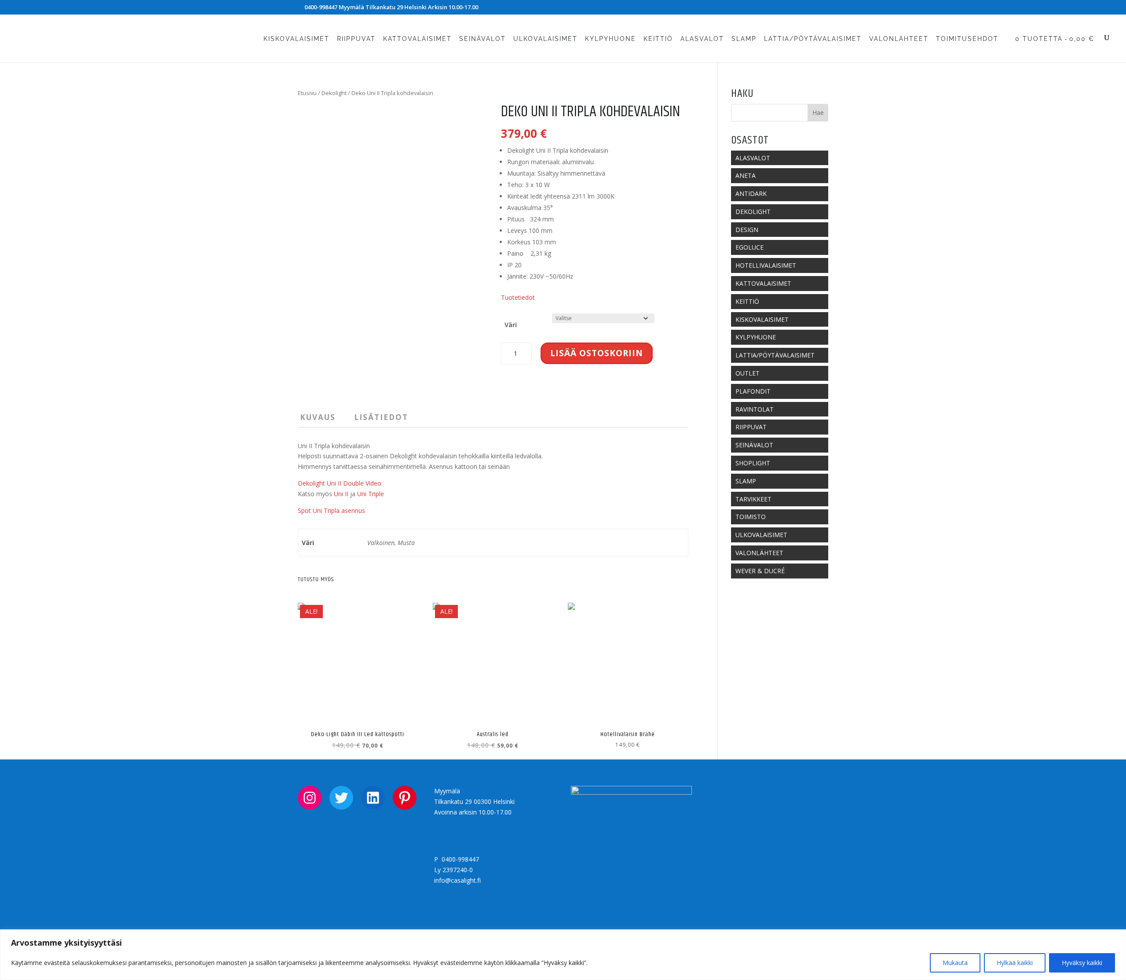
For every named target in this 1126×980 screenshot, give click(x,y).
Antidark (751, 193)
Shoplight (752, 463)
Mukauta (955, 962)
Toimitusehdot (967, 39)
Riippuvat (356, 39)
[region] (563, 954)
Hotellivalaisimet (765, 265)
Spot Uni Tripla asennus (331, 510)
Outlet (747, 373)
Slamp (744, 39)
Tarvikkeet (753, 499)
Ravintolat (754, 409)
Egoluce (749, 247)
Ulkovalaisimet (545, 39)
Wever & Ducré (760, 571)
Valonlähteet (899, 39)
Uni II (341, 494)
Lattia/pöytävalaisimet (813, 39)
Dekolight (334, 93)
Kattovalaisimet (417, 39)
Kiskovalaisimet (296, 39)
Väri (511, 325)
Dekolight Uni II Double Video (339, 483)
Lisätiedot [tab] (381, 417)
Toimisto (750, 516)
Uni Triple (370, 494)
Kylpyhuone (610, 39)
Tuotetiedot (518, 297)
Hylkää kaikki (1015, 962)
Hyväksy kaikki (1082, 962)
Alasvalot (702, 39)
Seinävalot (482, 39)
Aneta (745, 175)
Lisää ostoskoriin (596, 353)
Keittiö (658, 39)
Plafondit (753, 391)
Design (746, 229)
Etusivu (307, 93)
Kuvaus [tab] (318, 417)
